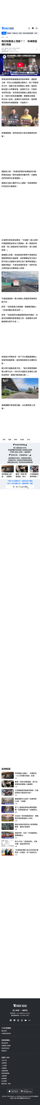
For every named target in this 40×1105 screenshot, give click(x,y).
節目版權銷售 (5, 1073)
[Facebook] (11, 1020)
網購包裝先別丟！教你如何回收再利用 (20, 462)
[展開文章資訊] (37, 49)
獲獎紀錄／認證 (6, 1084)
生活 (7, 37)
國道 (9, 439)
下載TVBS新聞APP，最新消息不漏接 (20, 481)
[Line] (14, 1020)
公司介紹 (4, 1060)
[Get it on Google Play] (26, 1091)
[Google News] (29, 1020)
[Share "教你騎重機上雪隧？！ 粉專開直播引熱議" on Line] (33, 28)
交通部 (22, 439)
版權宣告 (4, 1051)
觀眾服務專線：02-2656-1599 (20, 1015)
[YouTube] (25, 1020)
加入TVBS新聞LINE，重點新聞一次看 (20, 483)
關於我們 (4, 1031)
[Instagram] (22, 1020)
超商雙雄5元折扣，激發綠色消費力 (20, 458)
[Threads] (18, 1020)
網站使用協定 (5, 1048)
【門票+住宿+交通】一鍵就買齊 (20, 452)
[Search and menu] (36, 28)
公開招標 (4, 1076)
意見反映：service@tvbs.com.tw (20, 1013)
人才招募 (4, 1065)
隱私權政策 (4, 1043)
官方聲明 (4, 1081)
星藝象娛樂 (4, 1071)
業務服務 (4, 1078)
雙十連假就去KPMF (20, 448)
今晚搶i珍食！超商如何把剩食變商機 (20, 460)
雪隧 (4, 439)
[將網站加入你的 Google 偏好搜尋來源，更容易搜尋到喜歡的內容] (20, 487)
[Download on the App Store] (14, 1091)
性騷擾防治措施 (6, 1045)
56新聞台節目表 (6, 1033)
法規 (28, 439)
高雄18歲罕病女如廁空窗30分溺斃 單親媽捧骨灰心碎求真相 (22, 33)
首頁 (2, 37)
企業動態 (4, 1063)
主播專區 (4, 1068)
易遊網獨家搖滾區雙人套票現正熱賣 (20, 450)
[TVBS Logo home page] (8, 28)
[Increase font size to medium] (29, 28)
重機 (15, 439)
